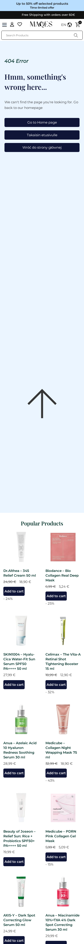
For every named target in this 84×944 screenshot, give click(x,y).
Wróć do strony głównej (42, 147)
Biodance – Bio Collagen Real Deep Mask (62, 575)
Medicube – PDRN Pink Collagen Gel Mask (60, 836)
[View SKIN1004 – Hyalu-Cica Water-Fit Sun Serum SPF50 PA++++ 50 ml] (21, 630)
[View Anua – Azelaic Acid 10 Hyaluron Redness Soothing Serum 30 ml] (21, 719)
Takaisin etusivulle (42, 135)
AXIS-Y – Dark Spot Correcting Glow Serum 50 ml (19, 920)
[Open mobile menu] (4, 25)
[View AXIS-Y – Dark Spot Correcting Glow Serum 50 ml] (21, 891)
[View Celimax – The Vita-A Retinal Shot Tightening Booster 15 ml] (63, 630)
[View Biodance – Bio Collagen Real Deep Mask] (63, 547)
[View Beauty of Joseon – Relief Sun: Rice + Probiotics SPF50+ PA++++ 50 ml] (21, 807)
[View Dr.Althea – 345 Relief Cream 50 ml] (21, 547)
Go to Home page (42, 122)
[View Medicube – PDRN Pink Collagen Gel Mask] (63, 807)
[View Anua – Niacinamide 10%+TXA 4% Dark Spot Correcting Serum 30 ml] (63, 891)
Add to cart (14, 591)
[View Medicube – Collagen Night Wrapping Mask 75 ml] (63, 719)
